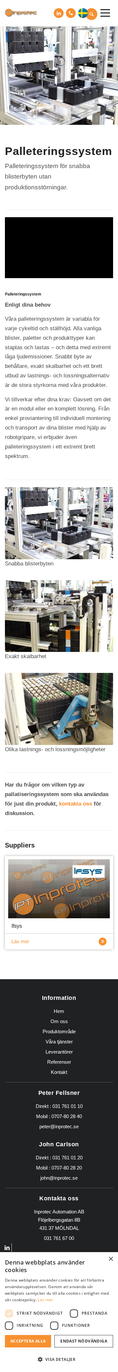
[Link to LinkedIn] (59, 13)
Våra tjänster (59, 1041)
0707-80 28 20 (66, 1168)
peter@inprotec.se (59, 1126)
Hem (59, 1011)
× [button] (110, 1259)
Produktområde (59, 1031)
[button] (83, 13)
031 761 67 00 (71, 13)
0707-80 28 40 (66, 1116)
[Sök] (91, 14)
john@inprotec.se (59, 1178)
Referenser (59, 1062)
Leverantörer (59, 1052)
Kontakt (59, 1072)
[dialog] (59, 1312)
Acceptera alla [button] (28, 1341)
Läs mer (20, 941)
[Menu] (105, 13)
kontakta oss (75, 804)
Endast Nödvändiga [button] (83, 1341)
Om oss (59, 1021)
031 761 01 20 (67, 1157)
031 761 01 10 (67, 1106)
